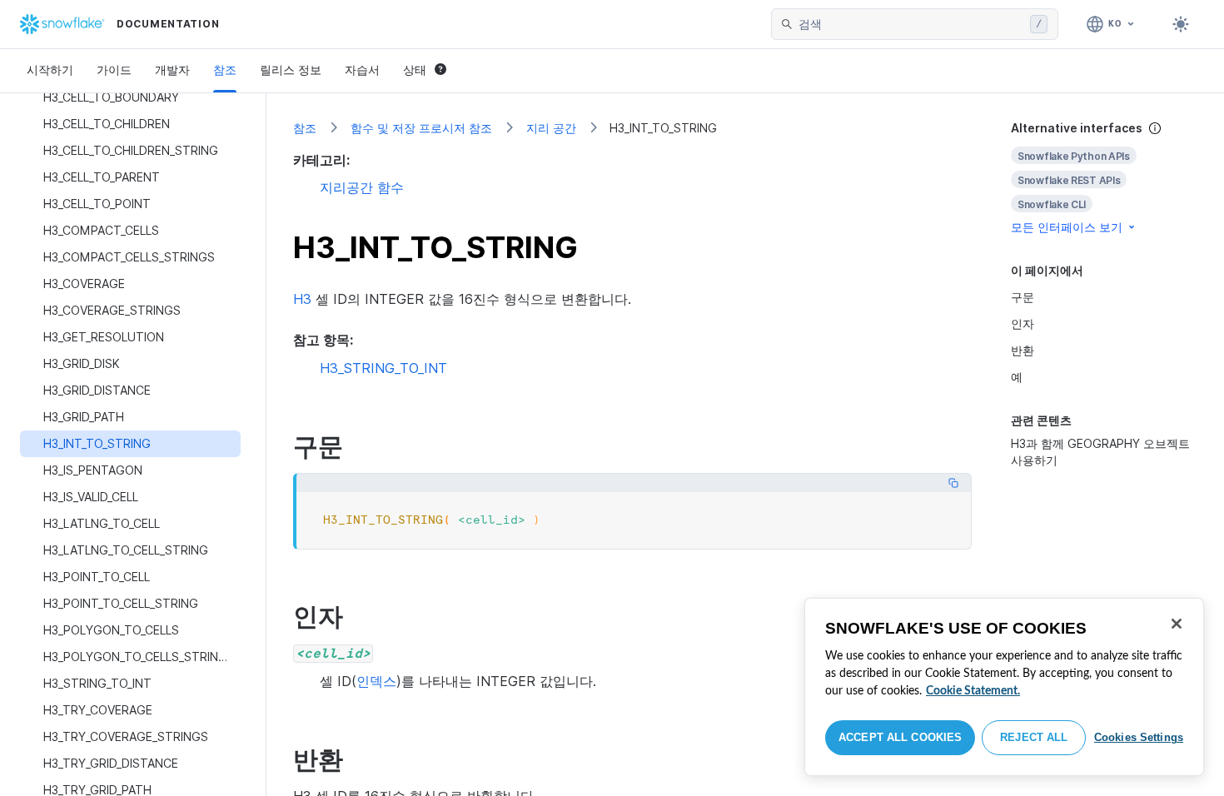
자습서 (362, 69)
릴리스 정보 (290, 69)
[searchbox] (911, 24)
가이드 (114, 69)
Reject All (1033, 737)
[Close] (1176, 623)
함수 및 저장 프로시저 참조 (421, 128)
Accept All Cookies (900, 737)
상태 (414, 69)
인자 (1022, 323)
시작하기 (50, 69)
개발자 (172, 69)
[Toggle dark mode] (1180, 24)
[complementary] (1104, 178)
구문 (1022, 297)
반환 (1022, 350)
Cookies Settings (1138, 737)
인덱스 (376, 681)
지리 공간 (551, 128)
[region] (1004, 687)
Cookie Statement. (973, 691)
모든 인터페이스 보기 (1066, 227)
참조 (224, 69)
